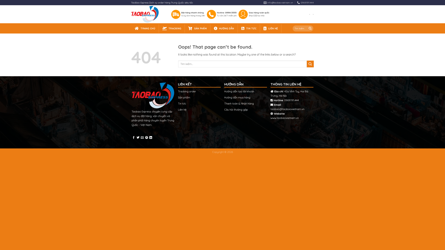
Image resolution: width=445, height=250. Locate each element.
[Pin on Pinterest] (146, 137)
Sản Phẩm (200, 28)
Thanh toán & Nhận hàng (239, 103)
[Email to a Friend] (142, 137)
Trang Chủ (147, 28)
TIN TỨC (251, 28)
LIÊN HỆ (273, 28)
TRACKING (174, 28)
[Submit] (310, 28)
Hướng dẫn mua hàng (237, 97)
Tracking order (187, 91)
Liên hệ (182, 109)
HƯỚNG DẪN (226, 28)
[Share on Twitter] (138, 137)
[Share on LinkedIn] (150, 137)
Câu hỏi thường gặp (236, 109)
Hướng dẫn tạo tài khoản (239, 91)
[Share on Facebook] (133, 137)
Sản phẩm (184, 97)
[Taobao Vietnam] (148, 14)
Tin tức (182, 103)
